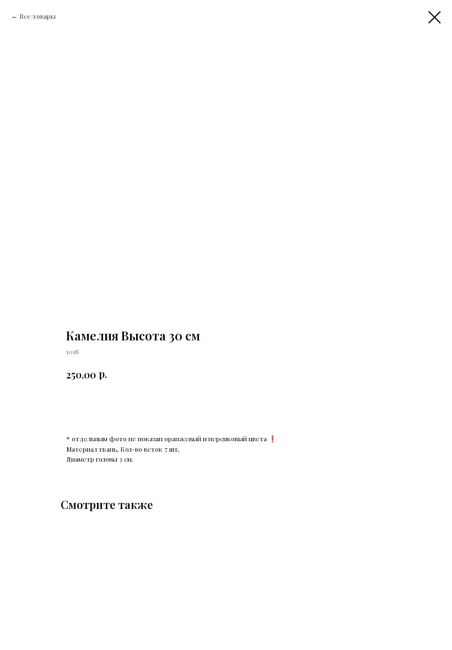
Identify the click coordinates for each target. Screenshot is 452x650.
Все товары (37, 16)
